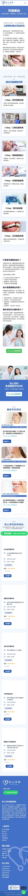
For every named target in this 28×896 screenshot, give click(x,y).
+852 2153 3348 (11, 607)
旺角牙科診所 (5, 868)
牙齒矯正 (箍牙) (6, 849)
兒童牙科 (4, 840)
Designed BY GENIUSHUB (11, 894)
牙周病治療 (5, 838)
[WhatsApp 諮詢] (23, 892)
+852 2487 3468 (11, 654)
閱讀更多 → (7, 441)
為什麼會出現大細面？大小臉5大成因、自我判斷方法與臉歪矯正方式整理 (14, 433)
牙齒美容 (4, 857)
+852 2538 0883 (11, 702)
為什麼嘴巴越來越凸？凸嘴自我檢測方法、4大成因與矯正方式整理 (13, 501)
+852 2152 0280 (11, 559)
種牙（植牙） (5, 855)
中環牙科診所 (5, 873)
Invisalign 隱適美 (6, 851)
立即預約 (7, 576)
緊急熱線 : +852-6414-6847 (15, 533)
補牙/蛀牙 (4, 836)
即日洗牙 (4, 831)
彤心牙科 (5, 863)
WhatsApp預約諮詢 (14, 351)
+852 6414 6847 (11, 792)
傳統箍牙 (4, 853)
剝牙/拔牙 (4, 834)
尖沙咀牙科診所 (6, 866)
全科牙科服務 (5, 829)
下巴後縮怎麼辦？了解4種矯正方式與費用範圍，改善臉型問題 (14, 467)
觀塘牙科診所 (5, 875)
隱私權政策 (19, 894)
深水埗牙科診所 (6, 871)
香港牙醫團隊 (5, 877)
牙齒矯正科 (14, 436)
